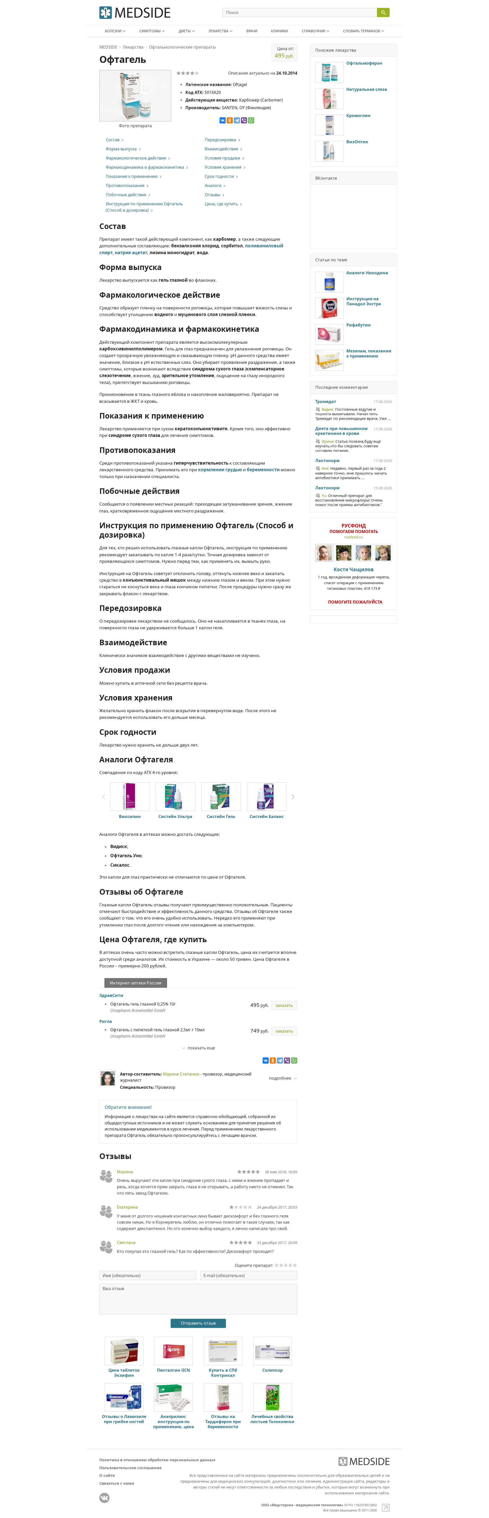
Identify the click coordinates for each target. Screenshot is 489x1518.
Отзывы (212, 194)
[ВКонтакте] (223, 120)
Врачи (251, 30)
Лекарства (218, 30)
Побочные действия (126, 194)
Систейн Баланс (267, 816)
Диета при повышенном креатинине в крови (341, 431)
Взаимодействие (221, 149)
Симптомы (150, 30)
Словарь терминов (361, 30)
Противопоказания (125, 185)
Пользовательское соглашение (130, 1467)
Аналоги (213, 185)
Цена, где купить (221, 204)
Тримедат (325, 401)
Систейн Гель (221, 816)
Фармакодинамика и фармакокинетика (145, 167)
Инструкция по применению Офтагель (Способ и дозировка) (144, 207)
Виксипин (130, 816)
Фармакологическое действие (136, 158)
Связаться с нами (116, 1483)
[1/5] (178, 73)
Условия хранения (223, 167)
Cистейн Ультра (175, 816)
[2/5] (183, 73)
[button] (293, 796)
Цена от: (284, 52)
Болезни (113, 30)
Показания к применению (132, 176)
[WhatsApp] (251, 120)
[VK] (104, 1498)
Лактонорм (327, 460)
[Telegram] (237, 120)
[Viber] (244, 120)
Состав (112, 139)
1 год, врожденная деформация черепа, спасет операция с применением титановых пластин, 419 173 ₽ (354, 578)
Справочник (313, 30)
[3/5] (187, 73)
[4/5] (192, 73)
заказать (284, 1005)
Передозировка (220, 139)
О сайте (107, 1475)
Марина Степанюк (181, 1074)
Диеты (185, 30)
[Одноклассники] (230, 120)
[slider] (248, 1171)
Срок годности (219, 176)
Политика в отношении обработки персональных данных (157, 1459)
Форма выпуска (121, 149)
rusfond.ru (353, 537)
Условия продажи (222, 158)
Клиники (279, 30)
